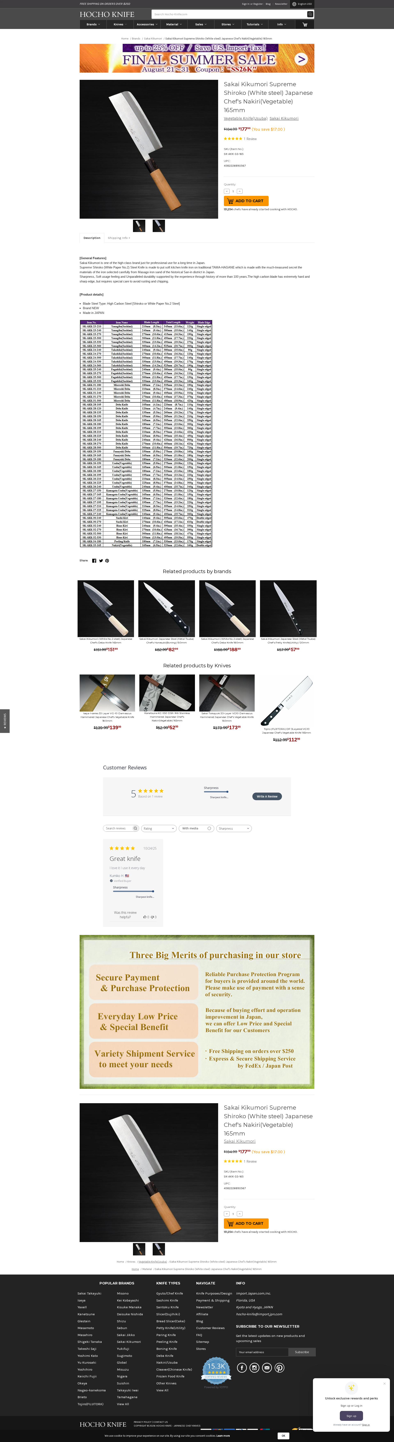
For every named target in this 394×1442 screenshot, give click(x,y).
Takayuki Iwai (128, 1390)
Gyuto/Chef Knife (169, 1293)
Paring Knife (166, 1335)
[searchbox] (117, 828)
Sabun (122, 1328)
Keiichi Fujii (87, 1376)
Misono (123, 1293)
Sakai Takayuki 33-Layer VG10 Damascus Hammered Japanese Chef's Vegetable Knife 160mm (227, 717)
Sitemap (202, 1342)
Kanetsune (86, 1314)
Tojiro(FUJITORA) (90, 1404)
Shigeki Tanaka (90, 1342)
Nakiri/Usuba (167, 1362)
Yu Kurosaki (87, 1362)
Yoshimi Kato (88, 1356)
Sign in (246, 3)
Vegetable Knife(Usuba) (246, 118)
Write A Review (267, 796)
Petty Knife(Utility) (170, 1328)
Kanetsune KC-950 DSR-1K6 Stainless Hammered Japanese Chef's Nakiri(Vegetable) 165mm (167, 717)
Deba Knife (164, 1356)
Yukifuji (123, 1349)
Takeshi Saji (87, 1349)
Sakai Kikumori (284, 118)
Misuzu (123, 1369)
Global (122, 1362)
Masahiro (85, 1335)
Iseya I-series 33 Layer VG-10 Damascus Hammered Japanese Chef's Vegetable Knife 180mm (107, 717)
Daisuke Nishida (130, 1314)
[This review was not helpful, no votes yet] (152, 917)
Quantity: (230, 184)
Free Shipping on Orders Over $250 (105, 4)
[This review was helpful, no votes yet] (144, 917)
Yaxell (82, 1307)
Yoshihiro (85, 1369)
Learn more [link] (223, 1435)
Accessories (145, 24)
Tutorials (253, 24)
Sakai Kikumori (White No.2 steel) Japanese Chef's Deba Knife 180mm (227, 640)
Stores (226, 24)
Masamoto (86, 1328)
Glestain (84, 1321)
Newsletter (281, 3)
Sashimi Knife (167, 1300)
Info (280, 24)
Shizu (121, 1321)
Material (172, 24)
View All (123, 1404)
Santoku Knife (167, 1307)
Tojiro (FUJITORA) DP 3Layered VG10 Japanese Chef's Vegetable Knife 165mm (286, 730)
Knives (118, 24)
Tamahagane (127, 1397)
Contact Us (160, 1422)
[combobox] (159, 828)
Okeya (82, 1383)
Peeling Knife (167, 1342)
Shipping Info (118, 238)
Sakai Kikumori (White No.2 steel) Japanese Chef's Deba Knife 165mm (105, 640)
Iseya (82, 1300)
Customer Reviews (210, 1328)
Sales (199, 24)
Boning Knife (166, 1349)
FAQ (199, 1335)
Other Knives (166, 1383)
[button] (5, 721)
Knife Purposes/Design (214, 1293)
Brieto (82, 1397)
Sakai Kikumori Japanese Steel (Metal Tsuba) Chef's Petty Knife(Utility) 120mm (288, 640)
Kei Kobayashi (128, 1300)
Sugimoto (124, 1356)
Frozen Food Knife (170, 1376)
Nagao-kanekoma (92, 1390)
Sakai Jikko (126, 1335)
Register (258, 3)
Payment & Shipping (213, 1300)
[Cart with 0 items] (305, 24)
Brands (92, 24)
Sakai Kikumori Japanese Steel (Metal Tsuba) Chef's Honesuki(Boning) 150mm (166, 640)
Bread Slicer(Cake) (170, 1321)
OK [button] (283, 1435)
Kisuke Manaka (129, 1307)
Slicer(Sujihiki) (168, 1314)
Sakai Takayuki (89, 1293)
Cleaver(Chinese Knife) (174, 1369)
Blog (268, 3)
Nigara (122, 1376)
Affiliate (202, 1314)
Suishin (123, 1383)
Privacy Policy (142, 1422)
